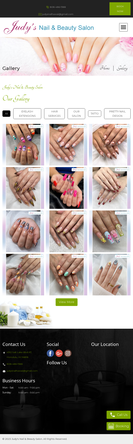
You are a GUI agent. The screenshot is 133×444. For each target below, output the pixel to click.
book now (120, 9)
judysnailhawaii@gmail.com (57, 14)
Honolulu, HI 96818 (17, 357)
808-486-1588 (58, 7)
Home (105, 68)
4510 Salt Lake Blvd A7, (19, 352)
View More (66, 302)
